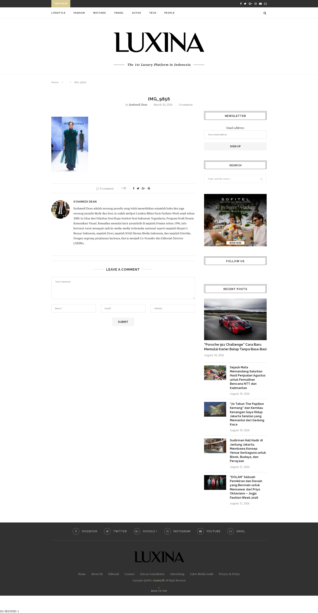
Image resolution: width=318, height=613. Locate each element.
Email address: (235, 128)
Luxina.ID (158, 580)
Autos (136, 13)
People (169, 13)
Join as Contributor (152, 574)
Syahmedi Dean (138, 104)
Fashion (79, 13)
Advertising (177, 574)
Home (55, 82)
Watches (99, 13)
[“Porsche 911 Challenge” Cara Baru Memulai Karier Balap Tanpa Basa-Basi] (235, 319)
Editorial (113, 574)
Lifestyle (58, 13)
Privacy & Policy (229, 574)
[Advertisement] (87, 604)
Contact (130, 574)
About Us (97, 574)
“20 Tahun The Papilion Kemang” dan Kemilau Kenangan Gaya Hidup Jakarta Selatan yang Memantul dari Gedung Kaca (247, 414)
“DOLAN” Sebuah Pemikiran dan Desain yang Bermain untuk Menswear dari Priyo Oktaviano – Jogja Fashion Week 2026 (246, 487)
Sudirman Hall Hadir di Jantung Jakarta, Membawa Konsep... (113, 4)
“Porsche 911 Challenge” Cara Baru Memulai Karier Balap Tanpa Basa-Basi (235, 347)
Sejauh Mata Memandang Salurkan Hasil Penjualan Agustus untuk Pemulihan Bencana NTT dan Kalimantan (248, 378)
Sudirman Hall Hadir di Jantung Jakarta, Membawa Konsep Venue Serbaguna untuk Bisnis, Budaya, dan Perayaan (248, 451)
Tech (152, 13)
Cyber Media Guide (201, 574)
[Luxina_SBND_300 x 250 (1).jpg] (235, 220)
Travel (119, 13)
